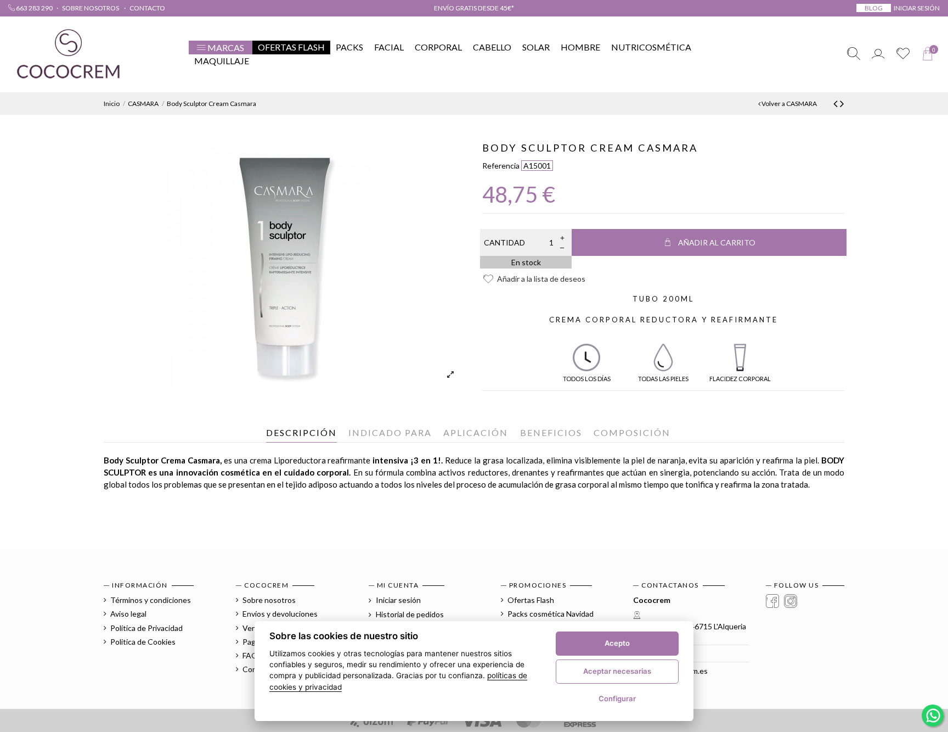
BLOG (874, 8)
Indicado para (390, 432)
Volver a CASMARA (788, 103)
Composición (632, 432)
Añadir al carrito (716, 242)
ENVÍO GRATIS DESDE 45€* (474, 8)
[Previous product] (836, 103)
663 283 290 (34, 8)
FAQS (252, 655)
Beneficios (551, 432)
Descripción (301, 432)
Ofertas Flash (530, 600)
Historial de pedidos (409, 614)
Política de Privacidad (146, 628)
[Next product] (842, 103)
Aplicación (475, 432)
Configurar (617, 698)
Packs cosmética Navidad (550, 613)
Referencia (501, 165)
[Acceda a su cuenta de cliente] (878, 54)
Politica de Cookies (143, 641)
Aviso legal (128, 613)
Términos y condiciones (150, 600)
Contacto (147, 8)
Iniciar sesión (397, 600)
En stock (526, 262)
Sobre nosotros (91, 8)
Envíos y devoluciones (280, 613)
